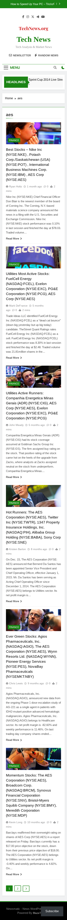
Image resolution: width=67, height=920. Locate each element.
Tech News (34, 39)
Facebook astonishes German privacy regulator (30, 4)
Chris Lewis (16, 683)
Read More (12, 238)
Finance (14, 140)
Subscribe (52, 911)
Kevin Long (15, 822)
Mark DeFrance (18, 305)
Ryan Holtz (15, 186)
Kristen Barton (17, 549)
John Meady (16, 424)
